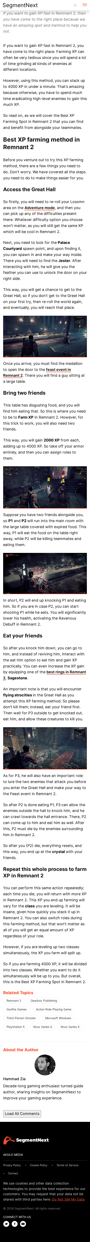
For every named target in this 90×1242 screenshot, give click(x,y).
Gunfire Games (16, 1009)
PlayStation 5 (15, 1027)
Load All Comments (22, 1113)
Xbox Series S (42, 1027)
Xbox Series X (70, 1027)
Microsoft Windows (58, 1018)
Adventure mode (39, 208)
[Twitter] (7, 1224)
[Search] (75, 5)
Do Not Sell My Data (68, 1199)
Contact (13, 1173)
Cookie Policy (38, 1165)
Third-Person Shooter (21, 1018)
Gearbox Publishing (44, 1000)
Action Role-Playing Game (53, 1009)
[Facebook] (16, 1224)
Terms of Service (67, 1165)
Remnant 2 (13, 1000)
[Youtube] (24, 1224)
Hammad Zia (14, 1079)
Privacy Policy (12, 1165)
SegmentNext (20, 5)
